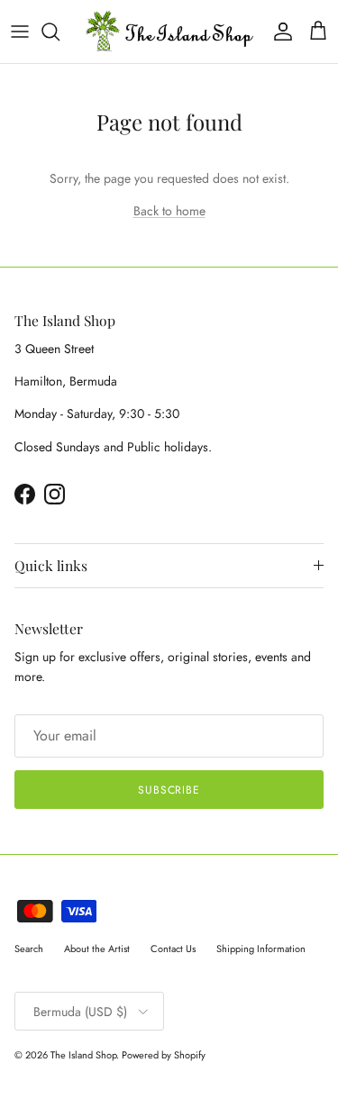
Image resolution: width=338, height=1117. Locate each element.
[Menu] (20, 31)
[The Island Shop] (169, 31)
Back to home (169, 211)
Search (28, 948)
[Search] (59, 31)
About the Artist (97, 948)
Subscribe (169, 790)
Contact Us (173, 948)
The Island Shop (83, 1055)
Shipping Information (261, 948)
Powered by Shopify (164, 1055)
